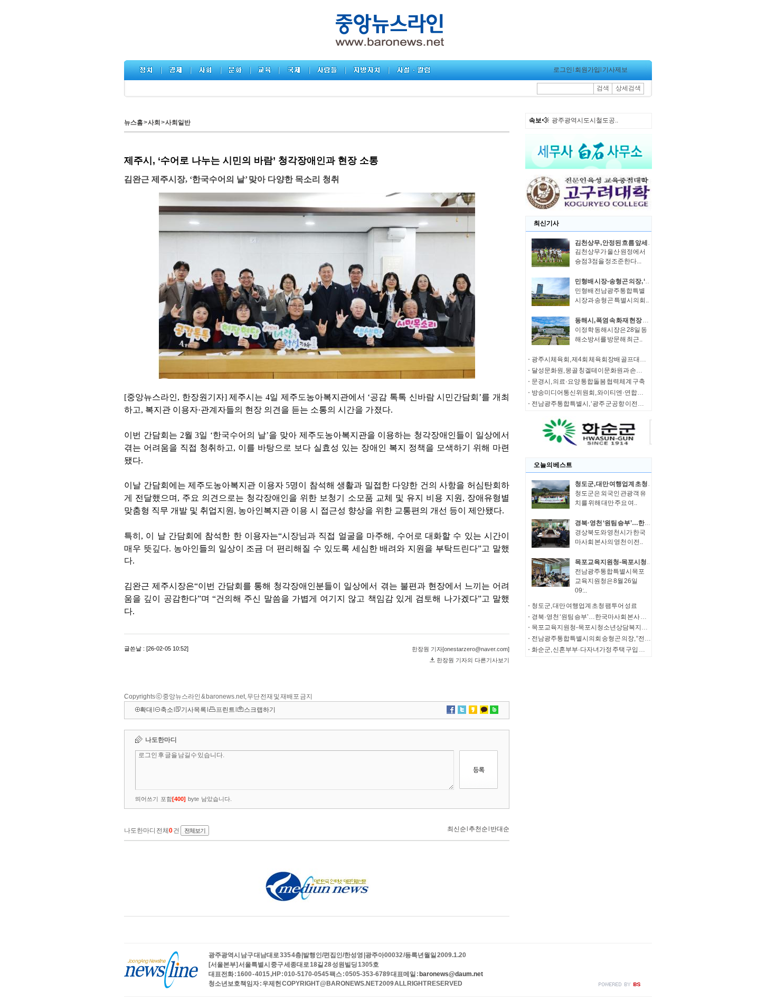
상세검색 (628, 88)
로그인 (562, 69)
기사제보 (615, 69)
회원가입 (587, 69)
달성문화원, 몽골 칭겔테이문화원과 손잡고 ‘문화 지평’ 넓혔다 (615, 370)
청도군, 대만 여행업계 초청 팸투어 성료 (627, 484)
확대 (146, 709)
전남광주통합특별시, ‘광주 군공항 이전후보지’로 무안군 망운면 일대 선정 (631, 403)
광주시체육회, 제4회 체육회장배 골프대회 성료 (595, 359)
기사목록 (193, 709)
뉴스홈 (133, 122)
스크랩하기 (260, 709)
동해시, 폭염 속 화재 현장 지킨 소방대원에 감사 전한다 (647, 320)
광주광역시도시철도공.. (585, 120)
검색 (603, 88)
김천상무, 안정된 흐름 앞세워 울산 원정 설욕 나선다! (645, 242)
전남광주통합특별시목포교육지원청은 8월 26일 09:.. (610, 581)
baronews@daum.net (451, 974)
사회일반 (178, 122)
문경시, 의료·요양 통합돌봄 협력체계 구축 (588, 381)
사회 (154, 122)
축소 (166, 709)
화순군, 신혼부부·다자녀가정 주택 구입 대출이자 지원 (604, 649)
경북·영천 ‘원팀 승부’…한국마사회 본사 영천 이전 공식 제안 (612, 617)
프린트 (225, 709)
